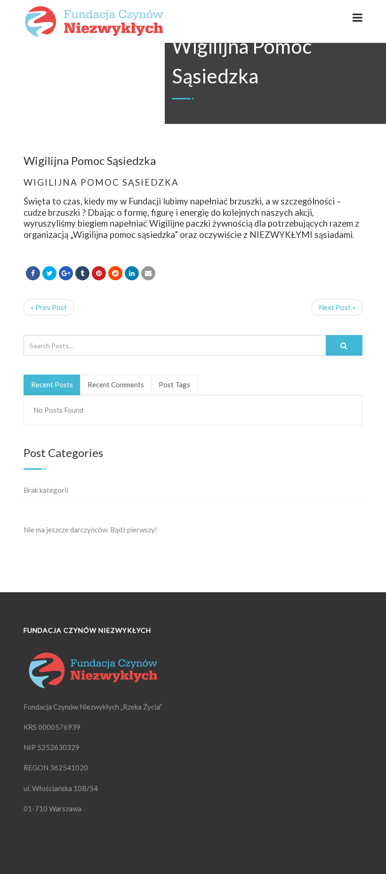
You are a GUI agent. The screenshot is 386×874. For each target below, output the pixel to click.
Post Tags (174, 384)
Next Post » (337, 307)
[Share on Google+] (66, 273)
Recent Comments (116, 384)
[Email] (148, 273)
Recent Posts (52, 384)
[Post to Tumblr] (82, 273)
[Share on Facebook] (33, 273)
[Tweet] (49, 273)
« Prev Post (49, 307)
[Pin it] (99, 273)
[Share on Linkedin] (115, 273)
